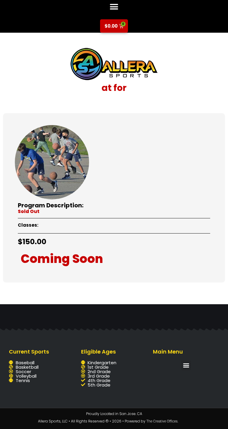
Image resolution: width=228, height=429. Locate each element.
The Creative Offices (162, 421)
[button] (114, 6)
